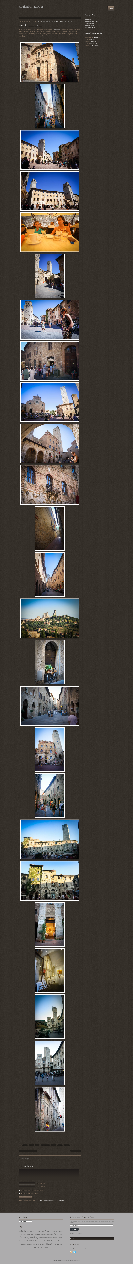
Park (56, 1241)
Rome (30, 1244)
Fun (49, 18)
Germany (25, 1237)
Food (45, 18)
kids (40, 1237)
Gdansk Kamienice (89, 23)
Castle (54, 1231)
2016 (28, 1231)
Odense (39, 1241)
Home (111, 8)
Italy (37, 1145)
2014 (23, 1231)
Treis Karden (96, 37)
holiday (32, 1237)
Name (41, 1183)
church (25, 1145)
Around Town (39, 18)
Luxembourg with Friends (91, 21)
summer (41, 1244)
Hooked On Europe (31, 6)
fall (45, 1234)
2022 (31, 1231)
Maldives (92, 39)
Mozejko (55, 1237)
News (59, 18)
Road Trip (26, 1244)
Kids (56, 18)
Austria (42, 1231)
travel (63, 18)
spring (35, 1244)
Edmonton (37, 1234)
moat (51, 1237)
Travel (49, 1244)
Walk (43, 1247)
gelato (31, 1145)
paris (53, 1241)
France (57, 1234)
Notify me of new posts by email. (29, 1193)
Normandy (22, 1241)
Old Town (47, 1240)
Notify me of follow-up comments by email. (32, 1190)
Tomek (37, 21)
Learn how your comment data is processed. (52, 1200)
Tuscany (67, 1145)
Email (41, 1186)
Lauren (44, 1237)
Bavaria (48, 1231)
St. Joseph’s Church (90, 27)
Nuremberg (31, 1240)
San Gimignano (57, 29)
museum (60, 1237)
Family (48, 1234)
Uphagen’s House (89, 25)
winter (46, 1247)
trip (54, 1244)
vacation (37, 1247)
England (42, 1234)
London (48, 1237)
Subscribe (74, 1229)
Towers (60, 1145)
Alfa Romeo (37, 1231)
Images (52, 18)
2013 (20, 1231)
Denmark (31, 1234)
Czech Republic (24, 1234)
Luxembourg (88, 19)
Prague (22, 1244)
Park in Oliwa (93, 43)
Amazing (33, 18)
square (53, 1145)
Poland (60, 1241)
